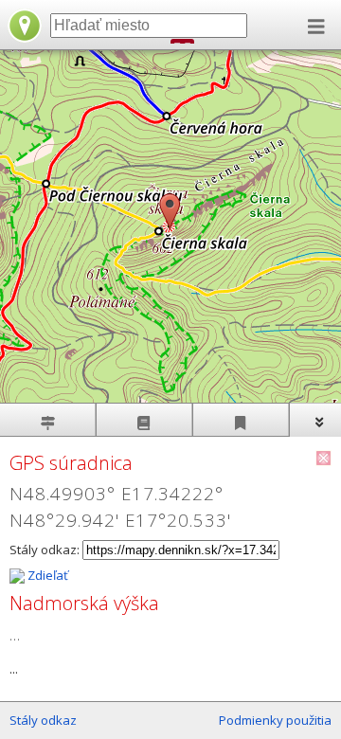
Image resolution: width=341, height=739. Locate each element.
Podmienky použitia (275, 720)
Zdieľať (46, 575)
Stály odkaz (43, 720)
